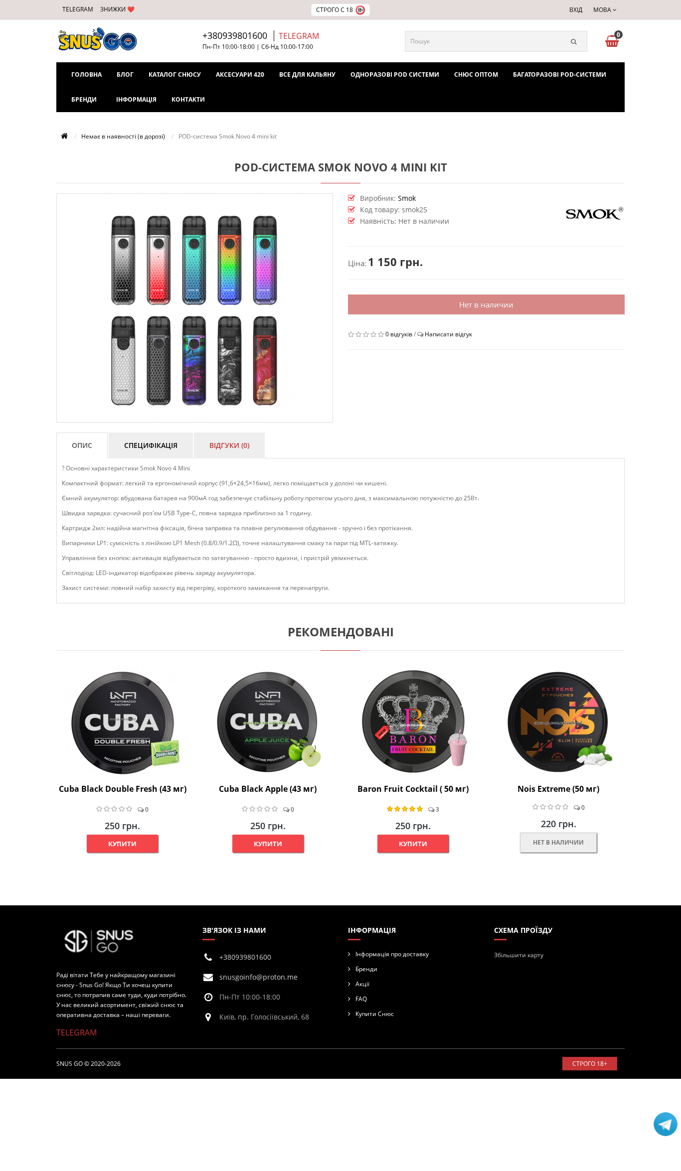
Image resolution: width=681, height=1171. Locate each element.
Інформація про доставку (392, 954)
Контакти (188, 99)
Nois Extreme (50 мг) (558, 788)
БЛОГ (125, 74)
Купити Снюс (374, 1014)
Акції (362, 984)
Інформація (136, 99)
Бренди (84, 99)
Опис (82, 445)
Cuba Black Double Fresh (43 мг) (122, 788)
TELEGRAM (77, 9)
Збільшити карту (518, 955)
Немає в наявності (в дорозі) (123, 136)
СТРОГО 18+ (589, 1063)
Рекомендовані (341, 631)
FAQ (361, 999)
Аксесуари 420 (240, 74)
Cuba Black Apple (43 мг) (268, 788)
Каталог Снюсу (175, 74)
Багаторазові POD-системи (559, 74)
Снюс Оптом (476, 74)
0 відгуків (398, 334)
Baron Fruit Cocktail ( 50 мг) (413, 788)
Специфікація (150, 445)
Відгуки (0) (229, 445)
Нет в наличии (486, 304)
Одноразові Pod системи (394, 74)
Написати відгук (448, 334)
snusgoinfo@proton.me (258, 977)
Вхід (575, 9)
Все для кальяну (307, 74)
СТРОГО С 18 (334, 9)
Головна (86, 74)
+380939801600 (234, 35)
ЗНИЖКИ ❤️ (117, 9)
